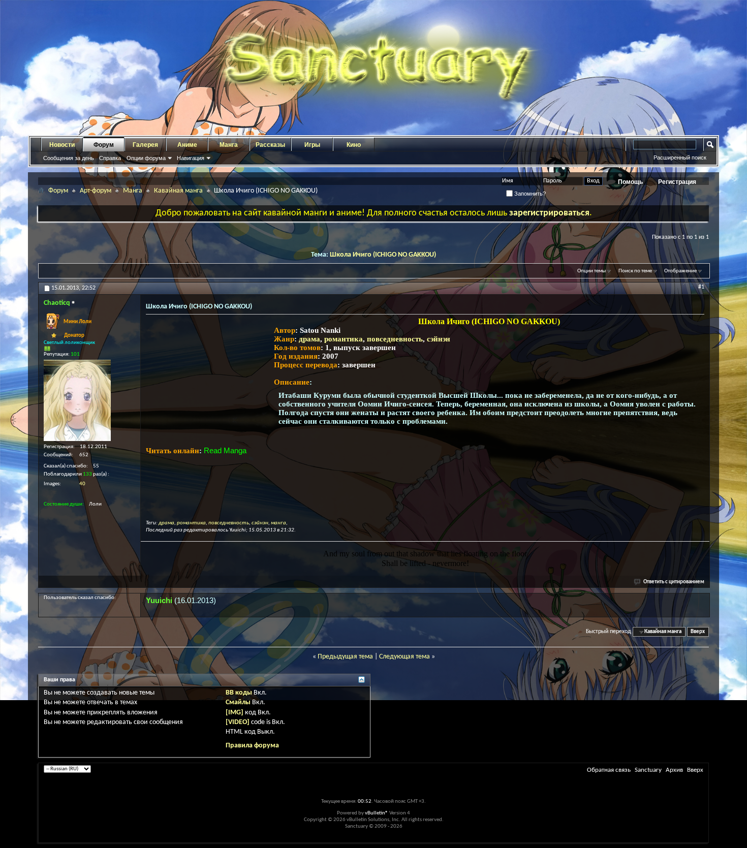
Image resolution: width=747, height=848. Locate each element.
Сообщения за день (68, 158)
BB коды (239, 693)
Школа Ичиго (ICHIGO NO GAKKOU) (383, 255)
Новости (62, 144)
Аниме (187, 144)
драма (309, 339)
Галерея (145, 144)
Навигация (190, 158)
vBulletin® (376, 813)
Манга (229, 144)
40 (82, 484)
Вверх (698, 632)
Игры (312, 144)
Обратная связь (609, 770)
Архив (674, 770)
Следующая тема (404, 657)
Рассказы (270, 144)
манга (278, 523)
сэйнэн (438, 339)
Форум (104, 144)
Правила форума (252, 745)
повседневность (395, 339)
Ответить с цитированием (673, 582)
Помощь (630, 181)
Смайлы (238, 702)
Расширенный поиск (679, 157)
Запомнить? (529, 194)
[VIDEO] (238, 722)
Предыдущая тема (345, 657)
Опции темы (591, 271)
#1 (701, 287)
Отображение (680, 271)
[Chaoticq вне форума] (77, 400)
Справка (110, 158)
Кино (354, 144)
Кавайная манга (178, 191)
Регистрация (677, 181)
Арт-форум (95, 191)
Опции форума (146, 158)
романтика (343, 339)
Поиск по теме (635, 271)
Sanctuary (648, 770)
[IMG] (234, 712)
